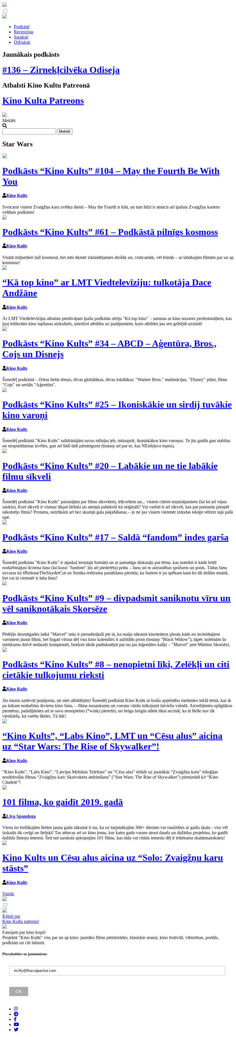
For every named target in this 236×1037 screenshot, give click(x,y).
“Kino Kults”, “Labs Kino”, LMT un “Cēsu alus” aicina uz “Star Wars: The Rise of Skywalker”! (112, 741)
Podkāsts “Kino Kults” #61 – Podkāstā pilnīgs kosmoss (110, 232)
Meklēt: (9, 120)
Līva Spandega (21, 816)
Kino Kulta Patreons (43, 100)
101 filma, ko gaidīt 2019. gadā (62, 802)
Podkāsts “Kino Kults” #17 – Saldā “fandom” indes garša (115, 537)
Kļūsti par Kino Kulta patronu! (20, 919)
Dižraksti (22, 42)
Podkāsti (21, 26)
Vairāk (8, 893)
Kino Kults (16, 195)
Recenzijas (23, 31)
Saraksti (21, 37)
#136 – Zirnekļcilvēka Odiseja (61, 70)
